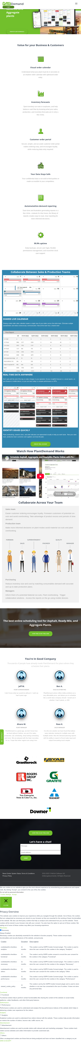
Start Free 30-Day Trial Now (40, 633)
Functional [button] (3, 992)
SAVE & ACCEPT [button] (5, 1041)
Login (8, 7)
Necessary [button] (3, 928)
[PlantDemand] (14, 3)
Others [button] (2, 1033)
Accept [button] (14, 894)
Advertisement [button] (5, 1023)
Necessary (5, 930)
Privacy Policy (7, 876)
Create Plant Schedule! (17, 31)
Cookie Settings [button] (6, 894)
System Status (16, 873)
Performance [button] (4, 1002)
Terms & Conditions (28, 873)
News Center (7, 873)
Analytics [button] (3, 1012)
